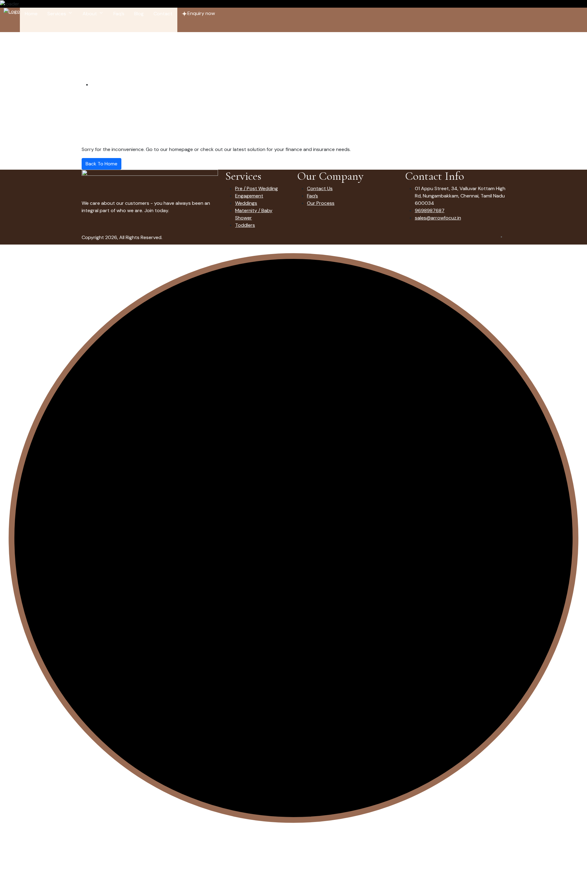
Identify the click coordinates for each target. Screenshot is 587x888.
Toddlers (245, 225)
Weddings (246, 203)
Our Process (320, 203)
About (90, 13)
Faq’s (118, 13)
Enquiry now (201, 13)
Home (31, 13)
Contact (162, 13)
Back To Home (101, 163)
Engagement (249, 196)
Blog (139, 13)
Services (56, 13)
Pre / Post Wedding (256, 188)
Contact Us (320, 188)
